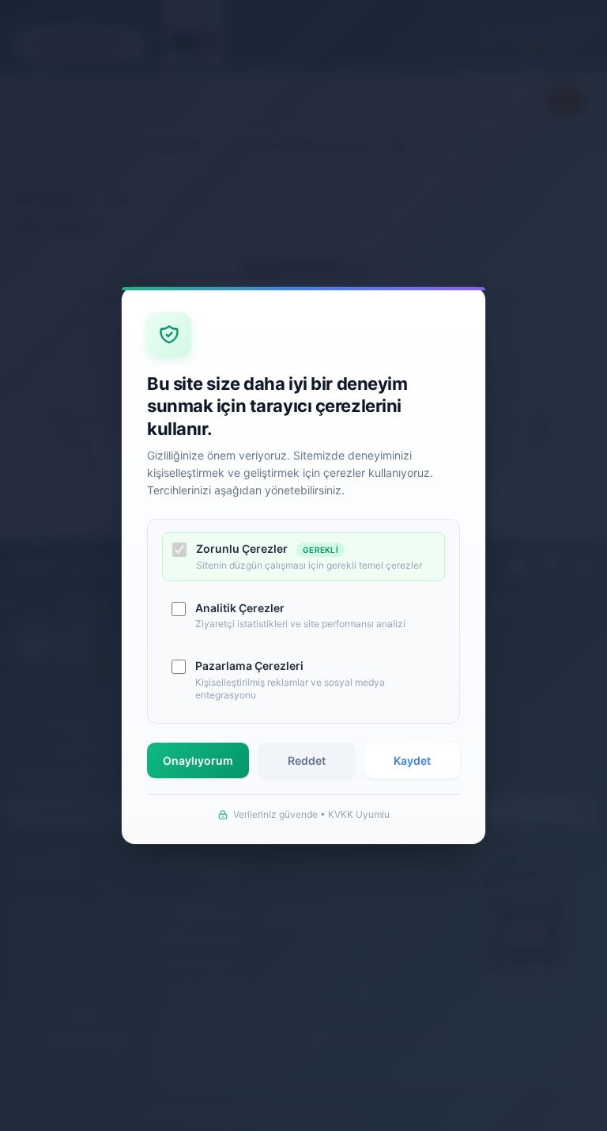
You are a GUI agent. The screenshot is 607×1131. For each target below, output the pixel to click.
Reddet (307, 760)
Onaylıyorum (198, 760)
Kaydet (412, 760)
